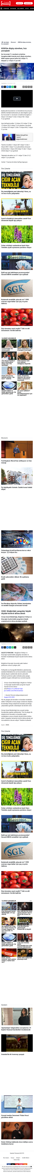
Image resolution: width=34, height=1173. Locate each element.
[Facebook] (2, 87)
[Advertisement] (17, 415)
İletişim (18, 1158)
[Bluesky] (7, 87)
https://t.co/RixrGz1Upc (15, 689)
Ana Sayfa (6, 42)
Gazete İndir (28, 3)
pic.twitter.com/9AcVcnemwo (13, 690)
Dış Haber (20, 8)
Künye (12, 1158)
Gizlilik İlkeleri (25, 1158)
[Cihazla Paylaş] (15, 87)
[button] (26, 87)
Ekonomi (13, 8)
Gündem (6, 8)
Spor (27, 8)
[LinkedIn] (10, 87)
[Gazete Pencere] (5, 3)
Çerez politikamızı (15, 1169)
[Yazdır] (24, 87)
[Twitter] (5, 87)
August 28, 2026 (9, 697)
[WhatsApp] (12, 87)
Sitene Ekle (17, 1159)
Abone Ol (19, 3)
